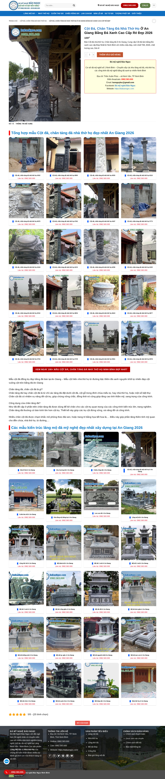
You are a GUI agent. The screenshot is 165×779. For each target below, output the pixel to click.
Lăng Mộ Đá (29, 13)
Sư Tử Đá (109, 13)
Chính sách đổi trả (133, 743)
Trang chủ (13, 21)
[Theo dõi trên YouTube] (72, 756)
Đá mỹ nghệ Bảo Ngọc (125, 86)
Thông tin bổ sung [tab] (24, 124)
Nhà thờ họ (43, 13)
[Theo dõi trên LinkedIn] (67, 756)
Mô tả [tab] (11, 124)
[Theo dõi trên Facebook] (50, 756)
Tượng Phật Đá (122, 13)
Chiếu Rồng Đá (72, 13)
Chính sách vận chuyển (135, 738)
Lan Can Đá (86, 13)
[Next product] (154, 21)
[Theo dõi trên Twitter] (59, 756)
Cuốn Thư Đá (57, 13)
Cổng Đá (92, 751)
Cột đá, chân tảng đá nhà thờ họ (33, 21)
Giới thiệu (136, 13)
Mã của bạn (82, 723)
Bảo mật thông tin (133, 747)
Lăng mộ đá (93, 734)
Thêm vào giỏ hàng (110, 55)
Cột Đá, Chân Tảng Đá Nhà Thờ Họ (112, 28)
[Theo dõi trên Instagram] (54, 756)
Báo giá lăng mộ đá (96, 755)
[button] (154, 5)
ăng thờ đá (93, 743)
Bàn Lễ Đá (98, 13)
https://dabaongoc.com (124, 89)
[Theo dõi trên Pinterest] (63, 756)
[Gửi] (74, 5)
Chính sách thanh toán (135, 734)
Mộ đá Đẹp (92, 747)
